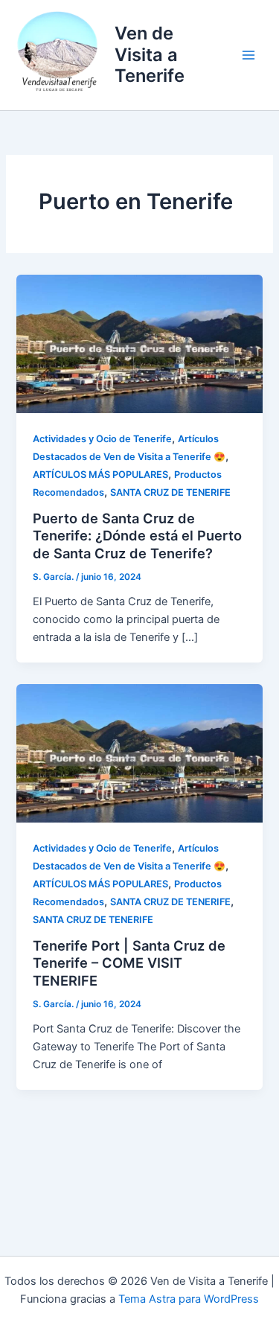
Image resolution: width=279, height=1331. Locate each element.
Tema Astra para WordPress (188, 1299)
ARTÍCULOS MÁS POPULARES (100, 474)
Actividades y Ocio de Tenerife (102, 438)
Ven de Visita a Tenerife (150, 54)
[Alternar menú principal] (248, 55)
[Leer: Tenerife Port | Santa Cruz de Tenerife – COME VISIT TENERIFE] (139, 752)
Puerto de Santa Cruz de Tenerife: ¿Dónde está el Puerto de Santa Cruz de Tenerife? (137, 535)
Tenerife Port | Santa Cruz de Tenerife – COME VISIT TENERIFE (129, 963)
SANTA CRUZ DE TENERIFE (170, 492)
